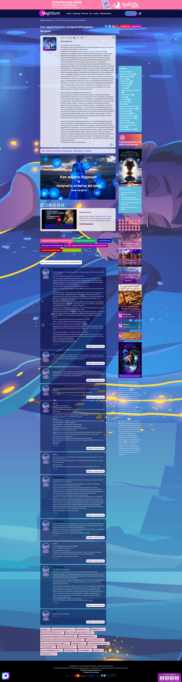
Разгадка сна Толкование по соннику (55, 643)
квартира (67, 151)
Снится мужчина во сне (67, 647)
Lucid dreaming (125, 71)
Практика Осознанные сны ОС (52, 633)
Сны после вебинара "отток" (51, 650)
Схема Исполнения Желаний (51, 250)
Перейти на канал (86, 224)
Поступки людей (128, 94)
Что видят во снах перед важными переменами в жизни (130, 198)
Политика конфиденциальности (91, 670)
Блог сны (49, 20)
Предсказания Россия (87, 636)
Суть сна (98, 650)
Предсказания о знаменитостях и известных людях (58, 636)
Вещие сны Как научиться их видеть (129, 208)
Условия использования (91, 672)
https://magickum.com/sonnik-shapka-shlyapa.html (73, 324)
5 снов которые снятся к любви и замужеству (130, 203)
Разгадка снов (126, 83)
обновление (78, 151)
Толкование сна (48, 654)
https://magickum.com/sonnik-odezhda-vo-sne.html (73, 332)
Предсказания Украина (95, 640)
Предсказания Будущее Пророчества (79, 633)
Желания (45, 629)
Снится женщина (48, 647)
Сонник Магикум (126, 113)
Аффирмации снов (126, 76)
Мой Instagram (105, 13)
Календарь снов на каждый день (52, 245)
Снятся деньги (70, 650)
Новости (123, 104)
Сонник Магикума (104, 240)
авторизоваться (75, 262)
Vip (90, 13)
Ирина (55, 403)
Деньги (125, 88)
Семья (124, 97)
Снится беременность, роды (98, 643)
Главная (42, 20)
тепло (88, 151)
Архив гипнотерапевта (128, 74)
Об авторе (76, 13)
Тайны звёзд (124, 120)
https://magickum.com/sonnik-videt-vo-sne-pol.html (73, 286)
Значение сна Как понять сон (63, 629)
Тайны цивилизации (127, 122)
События (125, 99)
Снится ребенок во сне (87, 647)
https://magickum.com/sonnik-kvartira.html (71, 276)
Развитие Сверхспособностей (85, 240)
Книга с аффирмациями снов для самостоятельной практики (87, 245)
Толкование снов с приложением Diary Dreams (57, 240)
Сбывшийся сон (79, 643)
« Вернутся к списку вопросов (48, 34)
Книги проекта (125, 101)
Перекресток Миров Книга (128, 106)
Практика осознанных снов (129, 108)
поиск (57, 151)
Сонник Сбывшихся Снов (72, 250)
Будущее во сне (126, 81)
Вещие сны (124, 78)
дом (49, 151)
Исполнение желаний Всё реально (128, 193)
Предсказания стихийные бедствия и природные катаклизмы (62, 640)
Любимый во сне (98, 629)
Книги (69, 13)
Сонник (96, 13)
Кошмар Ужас (83, 629)
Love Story (126, 85)
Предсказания (125, 111)
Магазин (85, 13)
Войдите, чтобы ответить (95, 346)
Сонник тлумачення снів (128, 118)
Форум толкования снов (128, 129)
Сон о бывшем (85, 650)
